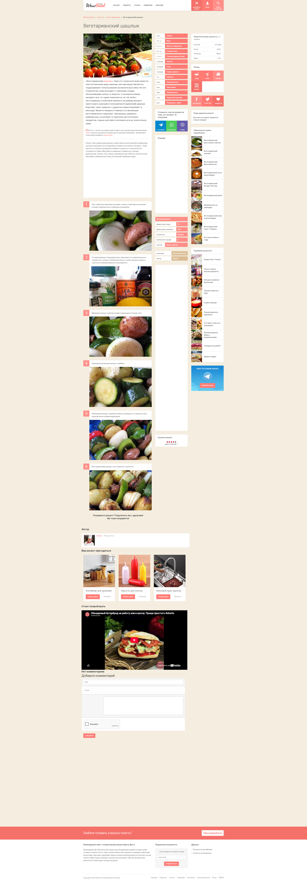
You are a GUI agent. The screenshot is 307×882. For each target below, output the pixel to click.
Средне (180, 234)
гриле (88, 133)
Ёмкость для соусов (131, 590)
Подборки (181, 878)
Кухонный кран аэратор (168, 590)
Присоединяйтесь (212, 833)
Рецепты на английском (202, 849)
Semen (175, 258)
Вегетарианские (179, 253)
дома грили (108, 135)
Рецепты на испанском (202, 853)
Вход (214, 878)
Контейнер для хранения (99, 590)
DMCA (221, 878)
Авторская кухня (163, 219)
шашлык (107, 81)
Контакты (191, 878)
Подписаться (207, 385)
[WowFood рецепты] (95, 5)
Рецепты (163, 878)
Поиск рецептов (203, 878)
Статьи (172, 878)
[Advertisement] (117, 176)
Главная (154, 878)
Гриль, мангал (172, 245)
